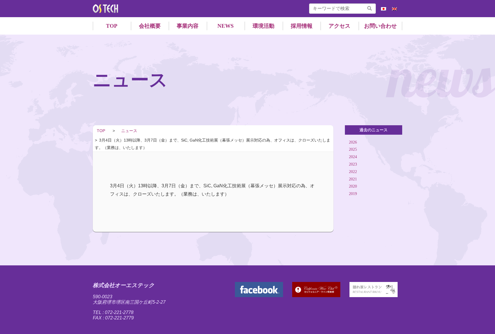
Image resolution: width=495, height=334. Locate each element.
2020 (353, 186)
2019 (353, 194)
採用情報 (302, 26)
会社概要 (150, 26)
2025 (353, 150)
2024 (353, 157)
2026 (353, 142)
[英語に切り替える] (394, 9)
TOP (111, 26)
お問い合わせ (380, 26)
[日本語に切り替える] (383, 9)
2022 (353, 172)
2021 (353, 179)
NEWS (225, 26)
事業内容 (188, 26)
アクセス (339, 26)
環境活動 (263, 26)
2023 (353, 164)
